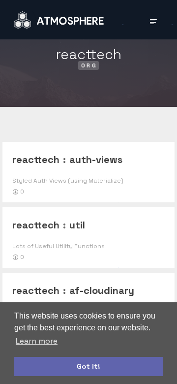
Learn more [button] (37, 341)
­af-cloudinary (101, 290)
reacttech (35, 159)
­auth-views (95, 159)
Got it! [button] (88, 366)
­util (77, 225)
